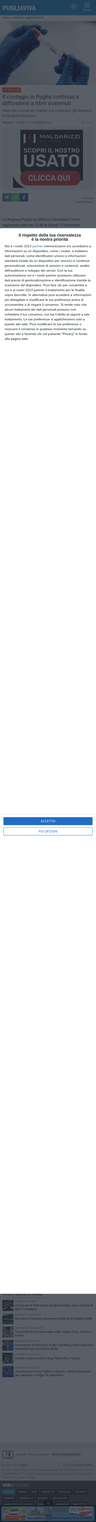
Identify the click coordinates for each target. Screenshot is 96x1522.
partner (37, 246)
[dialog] (48, 761)
